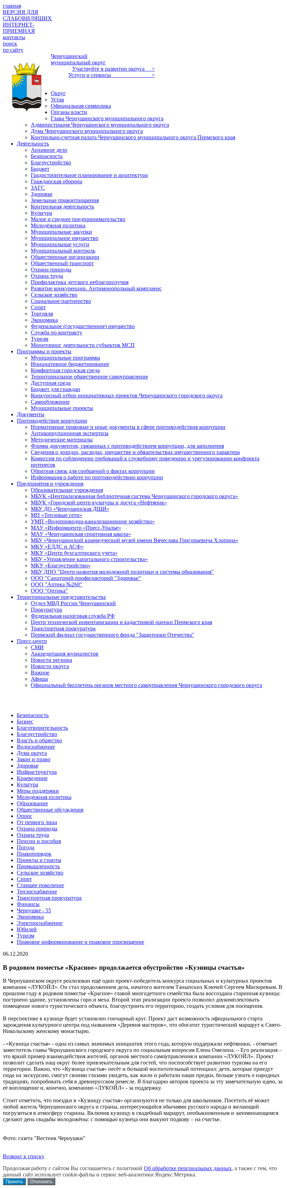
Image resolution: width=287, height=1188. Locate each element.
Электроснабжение (40, 923)
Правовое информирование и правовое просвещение (80, 942)
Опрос (24, 816)
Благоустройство (37, 734)
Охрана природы (37, 829)
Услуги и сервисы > (111, 75)
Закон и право (33, 759)
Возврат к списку (23, 1156)
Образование (32, 803)
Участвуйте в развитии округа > (113, 69)
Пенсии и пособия (39, 841)
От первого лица (37, 822)
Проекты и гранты (39, 860)
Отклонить (41, 1181)
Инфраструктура (37, 772)
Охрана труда (33, 835)
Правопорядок (34, 854)
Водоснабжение (36, 747)
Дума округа (32, 753)
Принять (14, 1181)
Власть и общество (39, 740)
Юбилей (27, 929)
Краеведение (32, 778)
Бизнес (25, 721)
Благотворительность (42, 728)
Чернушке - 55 (34, 910)
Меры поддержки (38, 791)
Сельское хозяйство (40, 873)
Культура (27, 784)
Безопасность (33, 715)
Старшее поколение (40, 885)
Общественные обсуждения (50, 810)
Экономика (30, 917)
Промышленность (38, 866)
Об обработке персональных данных (188, 1168)
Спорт (24, 879)
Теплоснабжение (37, 891)
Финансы (28, 904)
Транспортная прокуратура (49, 898)
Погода (25, 847)
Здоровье (27, 766)
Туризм (25, 936)
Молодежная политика (44, 797)
